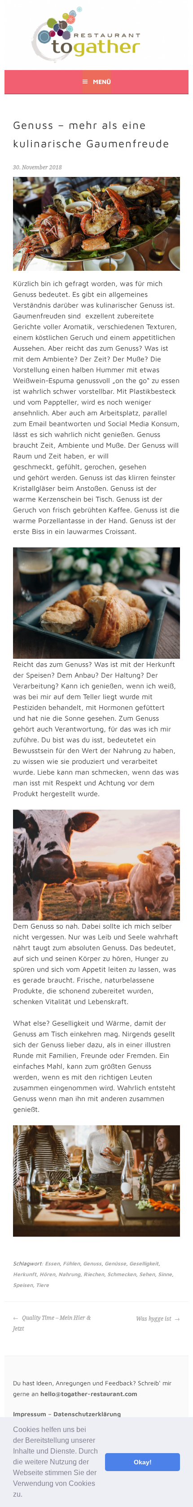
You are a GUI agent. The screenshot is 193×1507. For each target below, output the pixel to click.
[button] (25, 1495)
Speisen (23, 1285)
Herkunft (24, 1274)
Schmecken (121, 1274)
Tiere (42, 1285)
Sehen (147, 1274)
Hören (47, 1274)
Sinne (165, 1274)
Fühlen (71, 1263)
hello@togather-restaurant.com (88, 1393)
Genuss (92, 1263)
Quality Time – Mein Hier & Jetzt (52, 1323)
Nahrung (69, 1274)
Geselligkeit (143, 1263)
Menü (102, 81)
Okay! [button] (143, 1462)
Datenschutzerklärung (87, 1414)
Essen (52, 1263)
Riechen (93, 1274)
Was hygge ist (154, 1319)
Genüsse (115, 1263)
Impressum (29, 1414)
